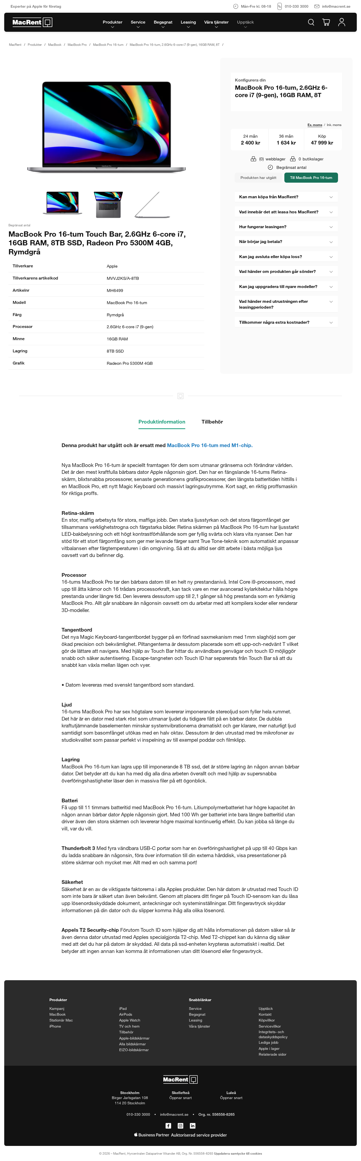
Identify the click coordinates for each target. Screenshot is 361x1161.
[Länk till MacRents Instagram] (180, 1126)
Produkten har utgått (258, 177)
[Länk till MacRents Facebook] (168, 1126)
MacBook (54, 44)
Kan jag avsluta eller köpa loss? (270, 256)
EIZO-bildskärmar (134, 1049)
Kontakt (265, 1014)
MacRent (15, 44)
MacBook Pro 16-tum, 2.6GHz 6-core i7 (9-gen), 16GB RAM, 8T (175, 44)
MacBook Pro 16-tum (108, 44)
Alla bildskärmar (132, 1044)
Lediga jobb (268, 1042)
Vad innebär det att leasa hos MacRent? (278, 211)
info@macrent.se (174, 1114)
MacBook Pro (77, 44)
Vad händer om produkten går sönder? (277, 271)
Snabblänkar (200, 999)
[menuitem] (113, 22)
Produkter (35, 44)
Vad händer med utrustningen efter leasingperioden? (273, 304)
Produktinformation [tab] (161, 421)
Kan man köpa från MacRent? (268, 196)
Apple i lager (269, 1048)
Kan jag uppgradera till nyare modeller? (278, 286)
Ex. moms (315, 125)
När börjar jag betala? (260, 241)
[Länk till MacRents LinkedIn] (192, 1126)
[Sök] (311, 22)
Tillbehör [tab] (212, 421)
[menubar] (178, 22)
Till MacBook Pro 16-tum (311, 177)
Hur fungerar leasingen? (262, 226)
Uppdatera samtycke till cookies (238, 1153)
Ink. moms (334, 125)
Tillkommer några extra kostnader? (274, 322)
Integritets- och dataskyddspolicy (273, 1034)
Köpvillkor (267, 1020)
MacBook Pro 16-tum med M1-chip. (210, 445)
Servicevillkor (270, 1026)
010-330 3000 (138, 1114)
